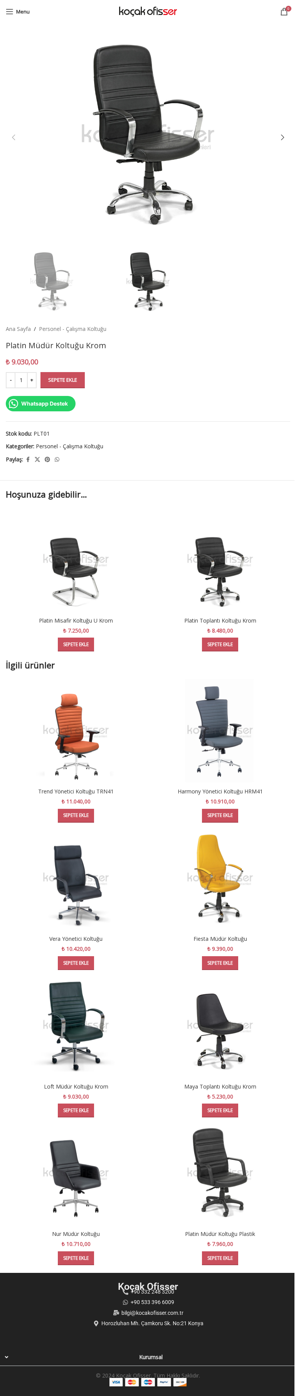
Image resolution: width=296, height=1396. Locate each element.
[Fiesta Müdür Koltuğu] (220, 879)
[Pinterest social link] (47, 459)
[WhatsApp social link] (57, 459)
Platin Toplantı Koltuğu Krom (220, 620)
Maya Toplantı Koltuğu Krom (220, 1086)
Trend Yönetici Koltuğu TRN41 (76, 791)
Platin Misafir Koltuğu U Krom (76, 620)
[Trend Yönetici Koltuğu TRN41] (76, 731)
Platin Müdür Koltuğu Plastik (220, 1233)
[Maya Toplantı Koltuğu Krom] (220, 1026)
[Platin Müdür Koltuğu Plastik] (220, 1173)
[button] (13, 137)
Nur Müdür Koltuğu (76, 1233)
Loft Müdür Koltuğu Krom (76, 1086)
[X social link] (37, 459)
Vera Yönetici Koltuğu (76, 938)
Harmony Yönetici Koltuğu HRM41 (220, 791)
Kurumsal (151, 1357)
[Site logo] (148, 11)
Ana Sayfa (18, 328)
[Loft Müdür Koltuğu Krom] (76, 1026)
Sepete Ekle (62, 379)
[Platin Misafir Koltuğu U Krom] (76, 560)
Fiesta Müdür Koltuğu (220, 938)
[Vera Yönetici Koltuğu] (76, 879)
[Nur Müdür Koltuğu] (76, 1173)
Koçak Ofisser (148, 1286)
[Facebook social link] (27, 459)
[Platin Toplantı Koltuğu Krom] (220, 560)
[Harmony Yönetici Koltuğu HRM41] (220, 731)
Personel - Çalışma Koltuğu (72, 328)
